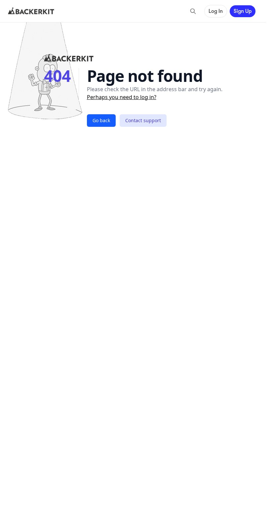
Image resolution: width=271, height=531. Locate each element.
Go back (101, 120)
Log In (216, 11)
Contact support (143, 120)
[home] (31, 11)
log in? (148, 97)
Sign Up (243, 11)
